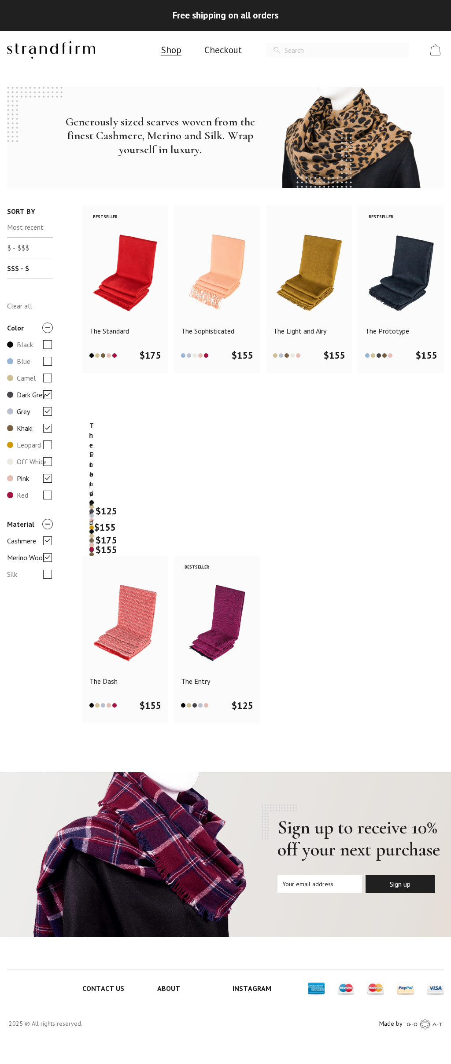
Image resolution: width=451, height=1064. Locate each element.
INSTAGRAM (252, 988)
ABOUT (168, 988)
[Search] (277, 50)
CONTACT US (103, 988)
